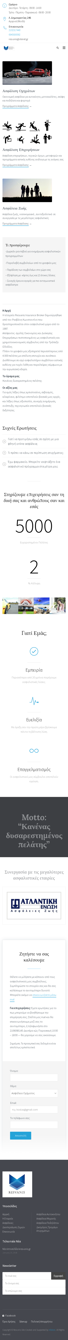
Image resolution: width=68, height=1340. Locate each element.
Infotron (52, 1329)
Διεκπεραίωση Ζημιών (13, 1227)
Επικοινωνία (8, 1231)
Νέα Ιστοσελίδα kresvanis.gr (16, 1249)
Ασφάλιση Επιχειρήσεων (20, 149)
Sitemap (23, 1321)
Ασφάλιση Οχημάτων (18, 90)
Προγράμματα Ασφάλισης (15, 106)
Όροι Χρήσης (9, 1321)
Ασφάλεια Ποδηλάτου (47, 1223)
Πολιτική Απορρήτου (41, 1321)
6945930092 (14, 34)
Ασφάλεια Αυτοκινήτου (48, 1214)
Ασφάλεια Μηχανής (46, 1218)
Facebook (10, 1315)
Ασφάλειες (7, 1223)
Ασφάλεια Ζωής (14, 208)
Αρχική (5, 1214)
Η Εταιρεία (7, 1218)
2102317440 (14, 30)
